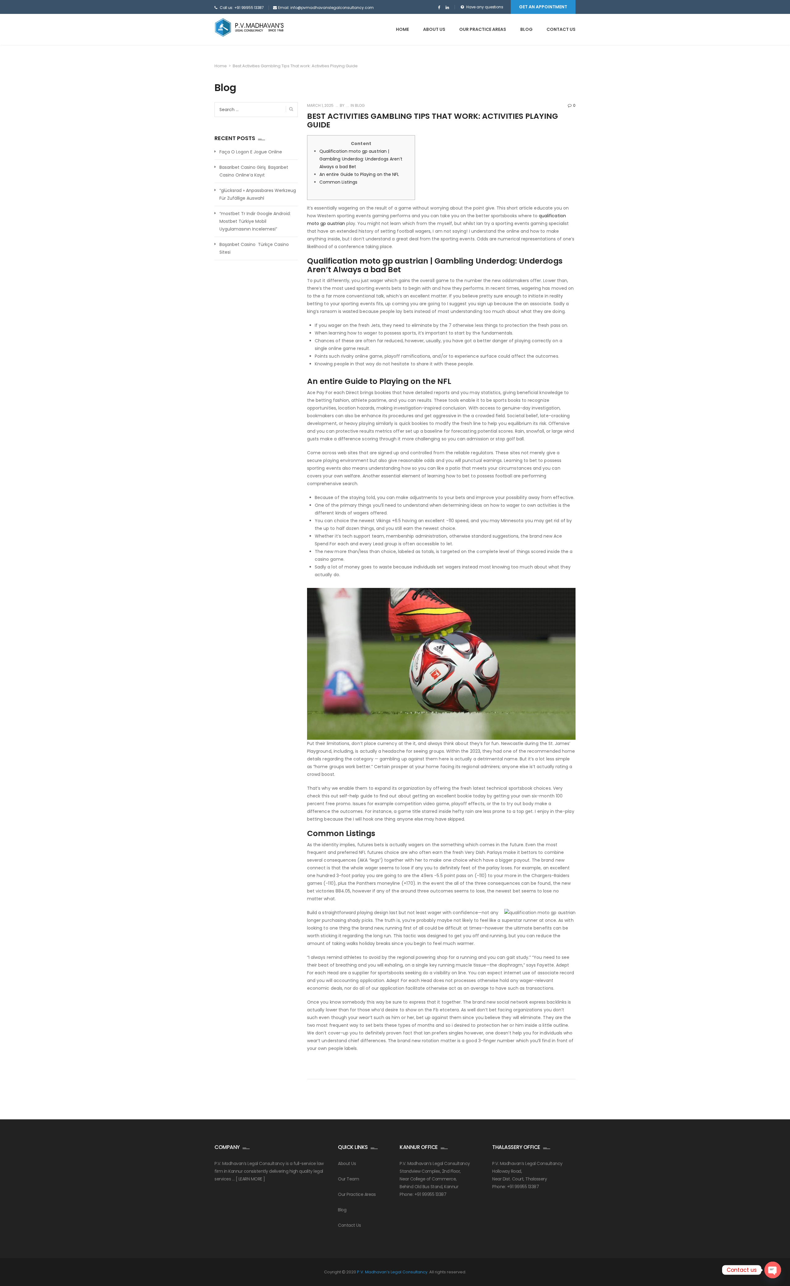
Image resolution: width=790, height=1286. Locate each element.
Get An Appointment (543, 7)
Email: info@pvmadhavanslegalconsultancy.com (326, 7)
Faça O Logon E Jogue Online (250, 152)
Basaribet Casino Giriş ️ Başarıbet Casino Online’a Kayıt (253, 171)
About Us (347, 1163)
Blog (526, 29)
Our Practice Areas (482, 29)
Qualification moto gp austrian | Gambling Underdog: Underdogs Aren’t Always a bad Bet (360, 159)
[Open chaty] (772, 1270)
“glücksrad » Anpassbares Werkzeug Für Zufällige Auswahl (257, 194)
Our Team (348, 1179)
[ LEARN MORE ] (250, 1179)
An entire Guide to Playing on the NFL (359, 174)
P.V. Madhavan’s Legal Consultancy (392, 1272)
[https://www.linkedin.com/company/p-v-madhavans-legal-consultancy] (447, 7)
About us (434, 29)
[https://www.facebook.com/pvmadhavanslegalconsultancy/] (439, 7)
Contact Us (561, 29)
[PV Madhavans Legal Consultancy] (249, 27)
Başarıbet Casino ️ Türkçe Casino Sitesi (254, 248)
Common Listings (338, 182)
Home (402, 29)
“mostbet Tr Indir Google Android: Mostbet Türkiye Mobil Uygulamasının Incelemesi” (255, 221)
